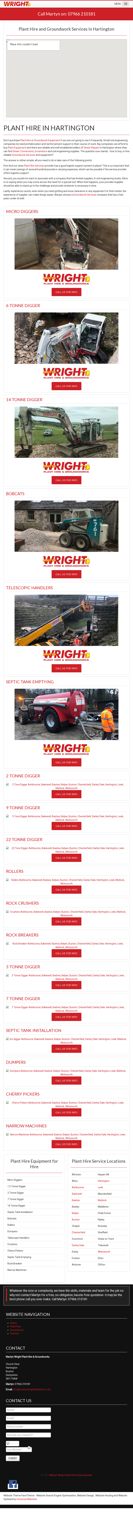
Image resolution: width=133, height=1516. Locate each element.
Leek (100, 1187)
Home (13, 1323)
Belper (75, 1213)
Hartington (103, 1181)
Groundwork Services (23, 155)
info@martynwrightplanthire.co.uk (31, 1389)
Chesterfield (78, 1232)
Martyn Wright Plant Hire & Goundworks (71, 1475)
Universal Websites (26, 1499)
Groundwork (17, 1330)
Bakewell (77, 1193)
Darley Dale (78, 1245)
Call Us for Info (66, 292)
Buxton (76, 1219)
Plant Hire (25, 140)
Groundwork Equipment (47, 140)
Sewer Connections (23, 151)
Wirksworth (104, 1251)
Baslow (76, 1200)
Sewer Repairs (92, 147)
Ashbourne (78, 1187)
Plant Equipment (17, 147)
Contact (14, 1333)
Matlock (102, 1200)
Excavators (41, 151)
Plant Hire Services (34, 165)
